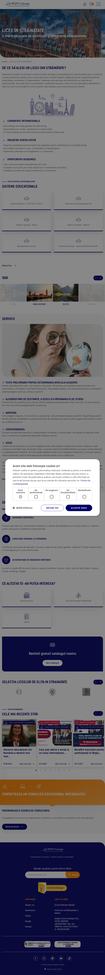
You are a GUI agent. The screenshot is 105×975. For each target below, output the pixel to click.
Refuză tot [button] (52, 507)
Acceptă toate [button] (79, 507)
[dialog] (52, 487)
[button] (22, 507)
